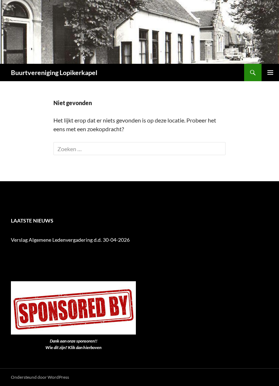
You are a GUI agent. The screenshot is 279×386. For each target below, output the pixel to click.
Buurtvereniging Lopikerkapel (54, 72)
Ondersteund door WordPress (40, 377)
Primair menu (270, 72)
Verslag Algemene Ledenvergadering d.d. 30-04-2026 (70, 240)
